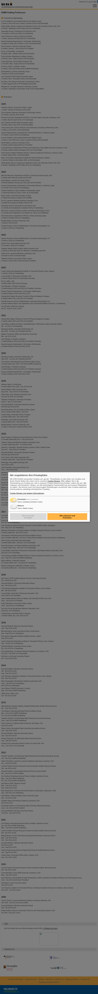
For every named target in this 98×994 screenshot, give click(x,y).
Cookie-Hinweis (54, 481)
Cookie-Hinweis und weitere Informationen (27, 493)
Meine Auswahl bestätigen (28, 517)
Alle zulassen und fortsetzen (67, 517)
